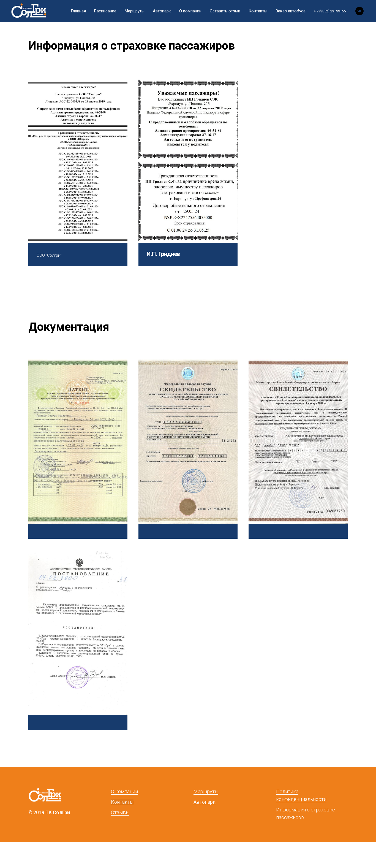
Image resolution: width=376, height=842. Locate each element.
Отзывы (120, 812)
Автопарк (162, 11)
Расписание (105, 11)
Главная (78, 11)
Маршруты (135, 11)
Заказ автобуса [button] (291, 11)
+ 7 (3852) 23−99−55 (330, 11)
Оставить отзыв (225, 11)
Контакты (258, 11)
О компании (190, 11)
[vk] (359, 11)
